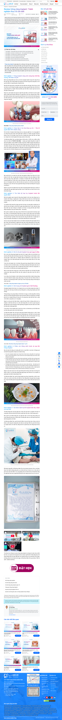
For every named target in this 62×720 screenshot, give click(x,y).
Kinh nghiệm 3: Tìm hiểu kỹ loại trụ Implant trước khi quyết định (16, 54)
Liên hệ (33, 1)
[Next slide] (38, 680)
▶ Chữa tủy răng (44, 54)
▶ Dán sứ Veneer (44, 62)
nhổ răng (22, 715)
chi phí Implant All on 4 (14, 589)
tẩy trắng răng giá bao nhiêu (52, 710)
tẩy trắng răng (41, 710)
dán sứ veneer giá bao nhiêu (29, 715)
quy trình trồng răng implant (27, 710)
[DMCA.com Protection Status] (49, 700)
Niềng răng (36, 3)
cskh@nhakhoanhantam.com (12, 689)
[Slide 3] (22, 528)
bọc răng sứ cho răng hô (31, 713)
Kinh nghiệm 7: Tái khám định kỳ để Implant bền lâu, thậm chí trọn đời (17, 60)
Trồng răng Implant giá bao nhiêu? (16, 125)
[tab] (33, 682)
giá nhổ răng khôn (7, 715)
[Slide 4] (23, 528)
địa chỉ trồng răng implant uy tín (17, 707)
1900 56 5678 (9, 1)
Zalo (59, 361)
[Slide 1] (18, 528)
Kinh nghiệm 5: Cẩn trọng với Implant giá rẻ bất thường (15, 57)
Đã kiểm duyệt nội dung (14, 608)
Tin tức (56, 3)
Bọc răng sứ (53, 679)
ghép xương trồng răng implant (46, 705)
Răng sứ (30, 3)
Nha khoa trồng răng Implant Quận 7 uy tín (18, 343)
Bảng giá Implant (44, 677)
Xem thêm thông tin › (12, 614)
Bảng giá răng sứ (45, 679)
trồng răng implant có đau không (36, 705)
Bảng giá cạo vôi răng (45, 689)
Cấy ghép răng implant (13, 6)
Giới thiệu (16, 3)
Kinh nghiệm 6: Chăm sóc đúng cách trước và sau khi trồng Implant (17, 58)
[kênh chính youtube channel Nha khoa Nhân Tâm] (47, 697)
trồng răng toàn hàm (12, 582)
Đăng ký (49, 119)
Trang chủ (6, 6)
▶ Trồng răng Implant (45, 47)
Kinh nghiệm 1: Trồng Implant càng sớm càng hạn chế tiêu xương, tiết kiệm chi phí (19, 51)
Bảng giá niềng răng (45, 681)
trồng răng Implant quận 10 (14, 585)
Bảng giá (51, 3)
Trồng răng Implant (9, 64)
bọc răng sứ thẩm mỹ (7, 713)
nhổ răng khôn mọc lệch (43, 713)
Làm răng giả (53, 683)
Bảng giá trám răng (45, 691)
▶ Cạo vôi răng (44, 56)
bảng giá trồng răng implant (8, 705)
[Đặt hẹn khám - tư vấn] (22, 568)
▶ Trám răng (44, 60)
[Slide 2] (20, 528)
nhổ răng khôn (50, 713)
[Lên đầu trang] (59, 367)
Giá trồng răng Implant (10, 580)
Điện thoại (59, 354)
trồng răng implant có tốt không (27, 705)
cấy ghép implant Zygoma (8, 707)
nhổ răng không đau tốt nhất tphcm (15, 715)
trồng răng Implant (13, 587)
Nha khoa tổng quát (44, 3)
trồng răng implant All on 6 (46, 707)
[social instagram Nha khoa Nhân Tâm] (52, 697)
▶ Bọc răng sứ (44, 51)
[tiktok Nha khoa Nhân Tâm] (49, 697)
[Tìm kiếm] (48, 1)
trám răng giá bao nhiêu (35, 710)
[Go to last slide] (29, 680)
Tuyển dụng (29, 1)
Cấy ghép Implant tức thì (19, 710)
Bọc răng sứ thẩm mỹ (54, 681)
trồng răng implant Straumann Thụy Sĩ (27, 707)
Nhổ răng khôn (53, 690)
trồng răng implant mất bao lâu (17, 705)
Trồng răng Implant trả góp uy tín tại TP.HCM (18, 283)
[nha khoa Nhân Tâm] (8, 4)
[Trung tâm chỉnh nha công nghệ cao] (49, 79)
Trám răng (52, 688)
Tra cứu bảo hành (22, 1)
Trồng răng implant (23, 3)
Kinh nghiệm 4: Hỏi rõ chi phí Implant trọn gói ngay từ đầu (15, 55)
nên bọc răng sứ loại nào (23, 713)
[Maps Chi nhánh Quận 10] (31, 682)
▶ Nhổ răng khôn (44, 58)
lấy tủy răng (46, 710)
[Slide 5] (25, 528)
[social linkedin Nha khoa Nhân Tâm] (54, 697)
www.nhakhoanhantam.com (13, 691)
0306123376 (11, 681)
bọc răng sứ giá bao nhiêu (15, 713)
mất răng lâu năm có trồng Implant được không (19, 591)
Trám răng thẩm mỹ (54, 686)
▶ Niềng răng (44, 49)
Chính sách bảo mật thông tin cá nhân (52, 717)
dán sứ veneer (36, 715)
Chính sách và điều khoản (40, 717)
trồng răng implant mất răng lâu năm (9, 710)
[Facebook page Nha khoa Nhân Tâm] (44, 697)
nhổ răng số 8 (37, 713)
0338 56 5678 (15, 1)
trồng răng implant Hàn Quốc (38, 707)
